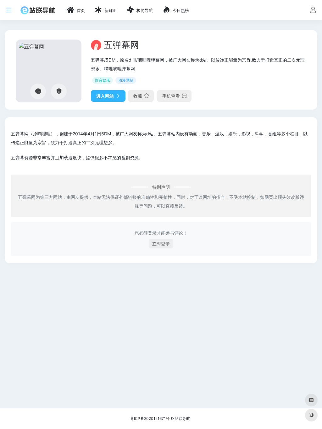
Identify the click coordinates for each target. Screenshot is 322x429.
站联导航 (182, 418)
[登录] (313, 10)
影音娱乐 (102, 80)
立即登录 (161, 243)
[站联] (38, 10)
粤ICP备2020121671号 (149, 418)
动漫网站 (125, 80)
